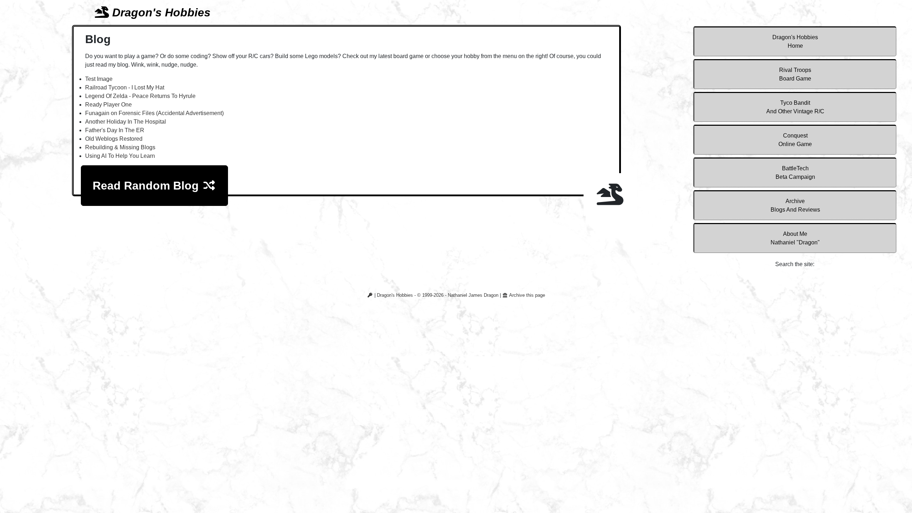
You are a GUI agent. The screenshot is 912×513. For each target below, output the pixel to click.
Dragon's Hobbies (795, 41)
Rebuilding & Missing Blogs (120, 147)
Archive (795, 205)
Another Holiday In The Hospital (125, 122)
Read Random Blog (147, 185)
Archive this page (526, 295)
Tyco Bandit (795, 107)
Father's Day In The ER (114, 130)
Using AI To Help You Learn (120, 156)
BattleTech (795, 172)
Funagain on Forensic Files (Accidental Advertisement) (154, 113)
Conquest (795, 140)
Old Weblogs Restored (113, 139)
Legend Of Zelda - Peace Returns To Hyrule (140, 96)
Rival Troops (795, 74)
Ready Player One (108, 105)
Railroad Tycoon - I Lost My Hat (124, 87)
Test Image (99, 79)
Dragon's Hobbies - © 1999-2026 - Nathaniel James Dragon (437, 295)
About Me (795, 238)
